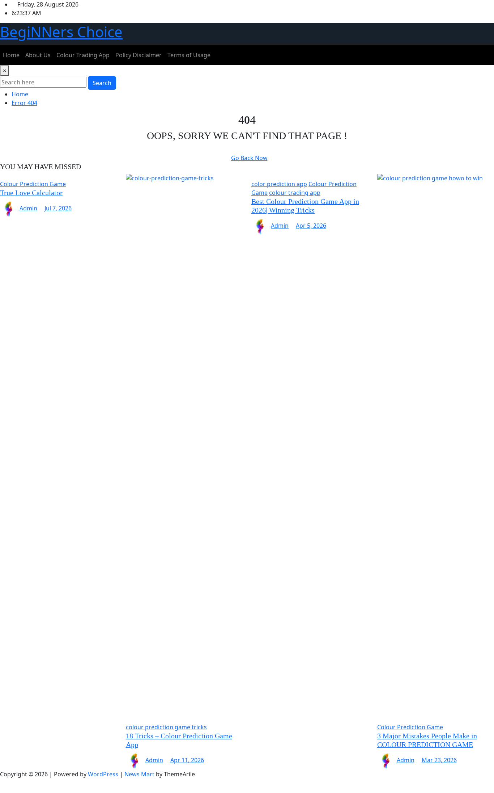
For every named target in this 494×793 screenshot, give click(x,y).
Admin (28, 208)
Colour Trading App (83, 55)
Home (11, 55)
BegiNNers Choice (61, 32)
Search (102, 83)
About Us (38, 55)
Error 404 (24, 103)
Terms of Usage (188, 55)
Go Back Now (249, 158)
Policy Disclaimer (138, 55)
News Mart (139, 774)
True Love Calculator (31, 193)
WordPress (103, 774)
